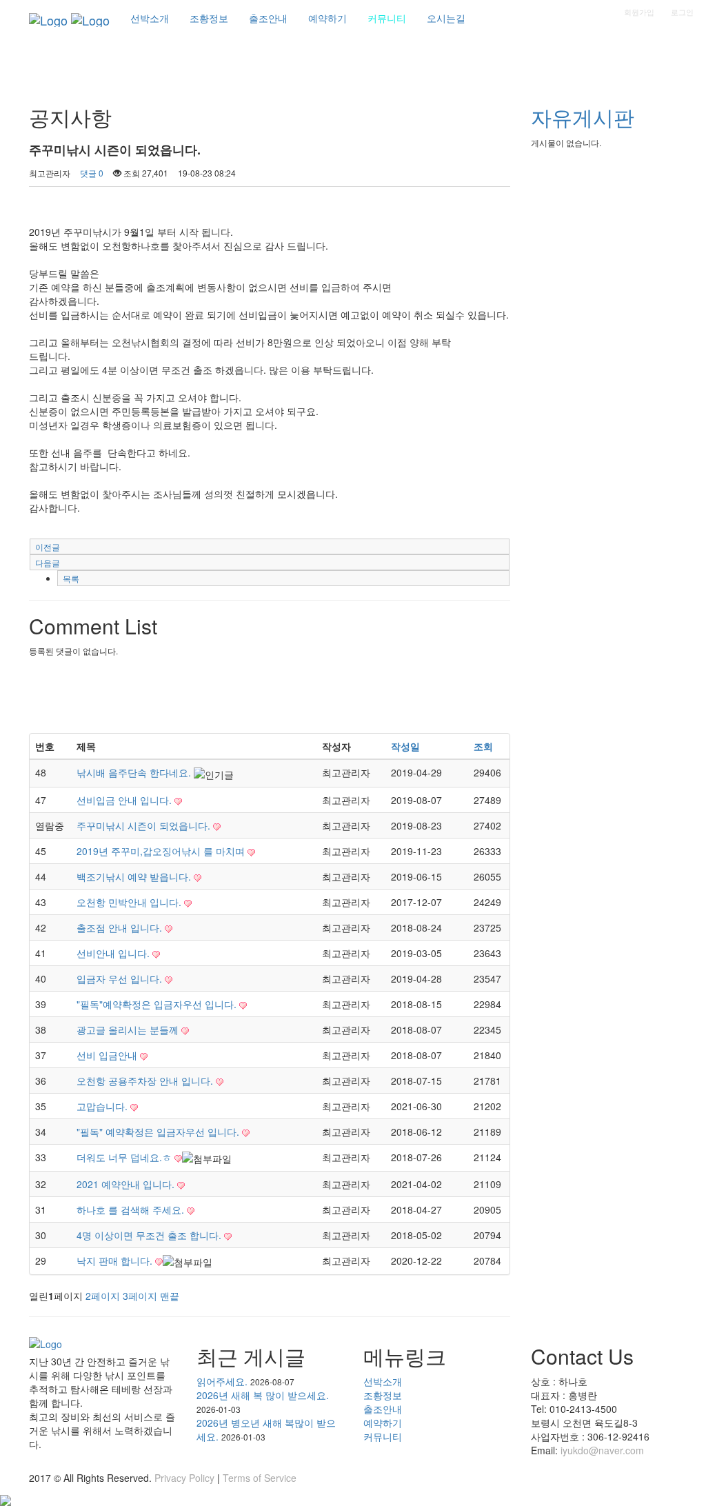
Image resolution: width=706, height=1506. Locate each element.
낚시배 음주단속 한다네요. (135, 772)
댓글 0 (91, 173)
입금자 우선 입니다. (121, 978)
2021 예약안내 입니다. (127, 1184)
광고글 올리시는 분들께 (129, 1029)
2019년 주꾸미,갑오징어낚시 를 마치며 (162, 851)
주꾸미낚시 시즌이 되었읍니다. (145, 825)
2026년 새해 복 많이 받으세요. (262, 1395)
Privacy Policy (184, 1478)
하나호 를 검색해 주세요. (132, 1209)
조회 (483, 746)
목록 (71, 578)
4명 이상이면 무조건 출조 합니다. (150, 1235)
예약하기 (382, 1422)
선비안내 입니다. (114, 953)
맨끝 (169, 1296)
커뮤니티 (382, 1436)
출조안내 (382, 1409)
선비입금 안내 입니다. (125, 800)
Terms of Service (259, 1478)
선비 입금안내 (108, 1055)
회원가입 (639, 11)
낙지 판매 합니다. (116, 1260)
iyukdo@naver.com (602, 1450)
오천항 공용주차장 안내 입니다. (146, 1080)
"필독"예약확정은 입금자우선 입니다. (158, 1004)
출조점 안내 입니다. (121, 927)
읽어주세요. (222, 1381)
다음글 (47, 562)
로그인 (682, 11)
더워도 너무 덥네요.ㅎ (125, 1157)
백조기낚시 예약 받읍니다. (135, 876)
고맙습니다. (103, 1106)
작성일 (405, 746)
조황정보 (382, 1395)
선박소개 (382, 1381)
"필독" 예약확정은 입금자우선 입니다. (159, 1131)
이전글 (47, 546)
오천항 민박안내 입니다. (130, 902)
